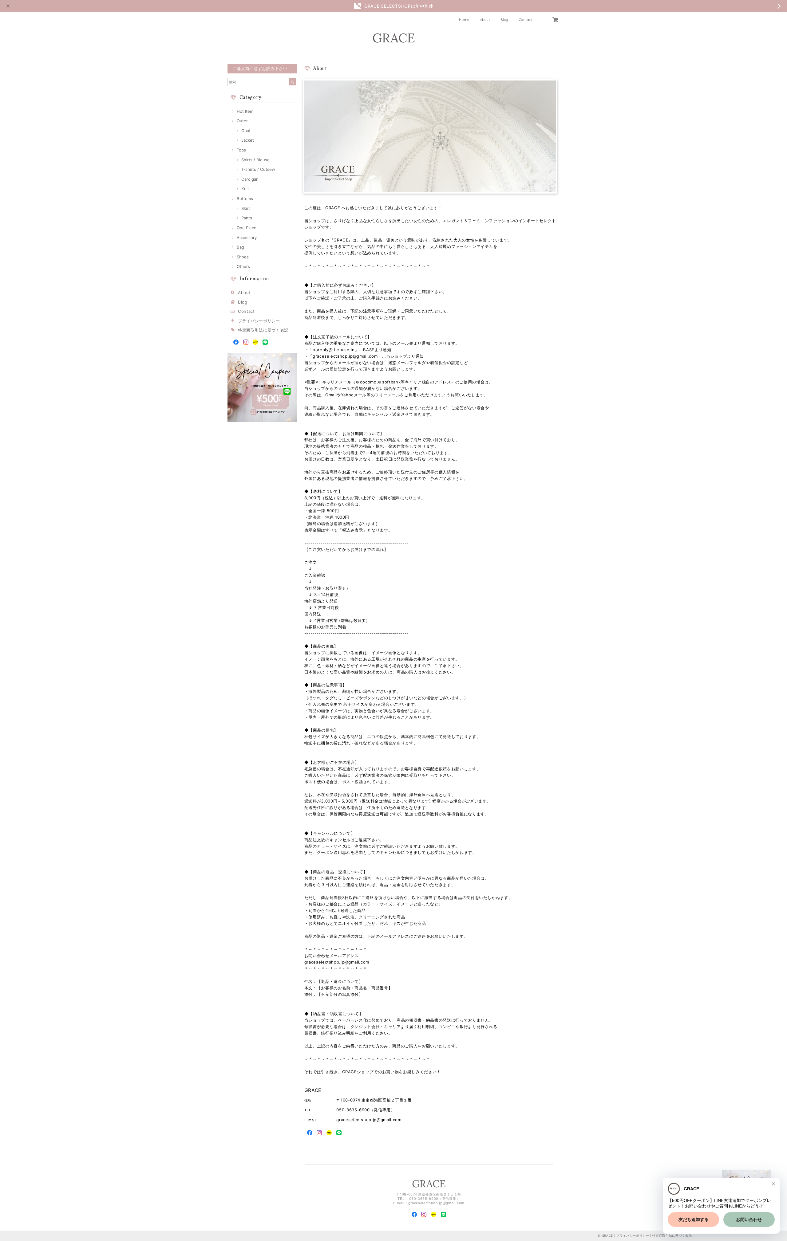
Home (464, 20)
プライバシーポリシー (259, 320)
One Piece (246, 227)
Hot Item (245, 111)
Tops (241, 149)
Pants (246, 217)
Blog (504, 20)
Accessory (247, 237)
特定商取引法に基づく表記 (263, 330)
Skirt (245, 208)
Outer (242, 120)
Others (243, 266)
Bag (240, 247)
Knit (245, 188)
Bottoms (245, 198)
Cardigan (250, 179)
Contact (526, 20)
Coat (246, 130)
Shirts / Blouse (255, 159)
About (485, 20)
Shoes (243, 256)
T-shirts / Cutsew (258, 169)
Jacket (247, 140)
